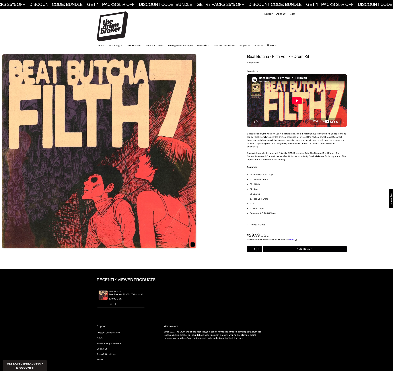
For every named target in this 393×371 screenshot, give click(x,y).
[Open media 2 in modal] (99, 151)
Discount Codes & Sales (108, 333)
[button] (269, 14)
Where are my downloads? (109, 343)
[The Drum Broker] (112, 26)
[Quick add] (116, 304)
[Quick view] (111, 304)
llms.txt (100, 359)
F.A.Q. (100, 338)
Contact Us (102, 349)
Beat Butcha (253, 63)
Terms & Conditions (106, 354)
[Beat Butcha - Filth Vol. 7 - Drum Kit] (121, 298)
